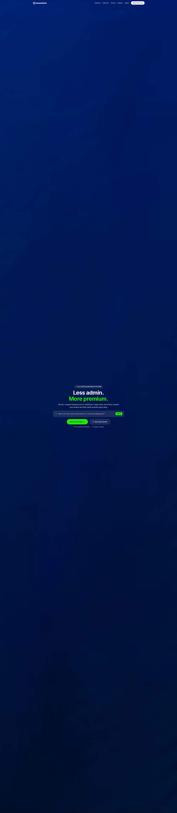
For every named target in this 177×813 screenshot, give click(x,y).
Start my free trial (76, 422)
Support (120, 3)
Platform (97, 3)
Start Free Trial (138, 3)
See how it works (101, 422)
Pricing (113, 3)
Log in (127, 3)
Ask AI (119, 414)
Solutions (106, 3)
